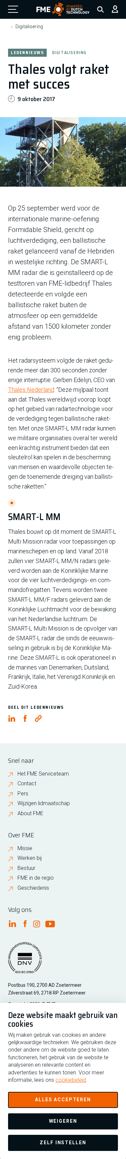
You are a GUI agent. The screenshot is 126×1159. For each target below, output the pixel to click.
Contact (26, 783)
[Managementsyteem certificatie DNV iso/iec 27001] (25, 962)
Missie (24, 848)
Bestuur (26, 868)
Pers (22, 793)
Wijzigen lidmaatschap (43, 803)
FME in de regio (35, 878)
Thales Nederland (31, 389)
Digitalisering (29, 26)
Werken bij (29, 858)
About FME (30, 813)
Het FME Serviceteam (43, 774)
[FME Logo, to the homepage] (63, 9)
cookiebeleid (70, 1080)
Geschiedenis (33, 888)
